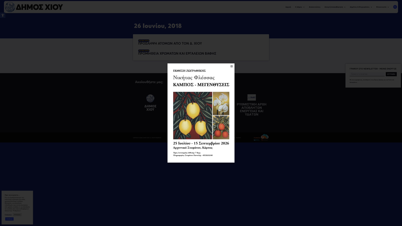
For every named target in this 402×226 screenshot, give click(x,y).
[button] (231, 66)
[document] (201, 113)
